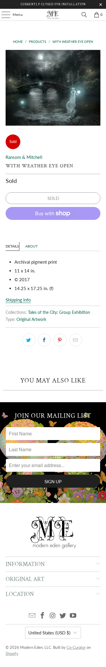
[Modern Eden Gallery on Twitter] (63, 615)
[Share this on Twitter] (28, 340)
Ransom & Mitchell (24, 157)
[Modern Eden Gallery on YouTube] (73, 615)
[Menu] (3, 15)
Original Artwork (31, 319)
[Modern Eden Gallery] (53, 15)
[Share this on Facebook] (44, 340)
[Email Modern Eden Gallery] (32, 615)
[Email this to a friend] (75, 340)
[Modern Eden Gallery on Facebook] (42, 615)
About (31, 246)
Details (12, 246)
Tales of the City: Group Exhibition (59, 312)
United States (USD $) (49, 632)
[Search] (84, 15)
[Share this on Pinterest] (60, 340)
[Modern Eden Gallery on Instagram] (52, 615)
